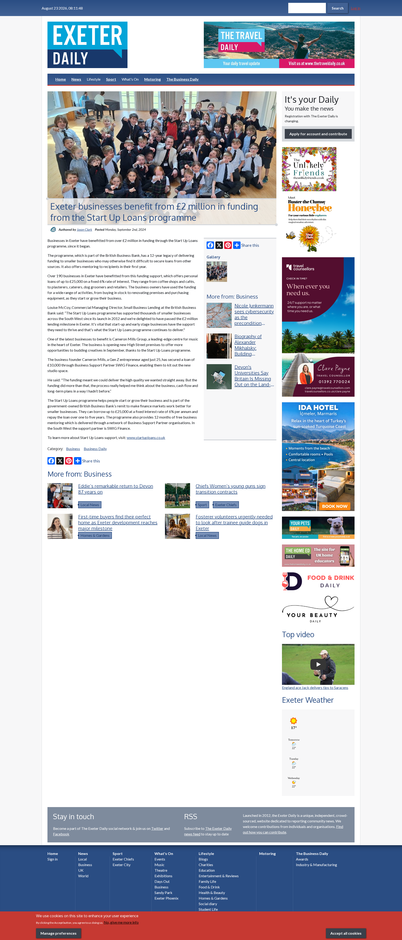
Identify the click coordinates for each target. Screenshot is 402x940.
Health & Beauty (212, 892)
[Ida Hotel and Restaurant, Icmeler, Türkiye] (318, 456)
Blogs (203, 859)
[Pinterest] (228, 245)
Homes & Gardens (95, 535)
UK (81, 870)
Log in (355, 8)
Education (207, 870)
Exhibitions (163, 876)
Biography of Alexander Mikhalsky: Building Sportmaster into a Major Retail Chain (252, 353)
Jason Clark (84, 229)
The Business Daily (182, 79)
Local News (89, 504)
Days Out (162, 881)
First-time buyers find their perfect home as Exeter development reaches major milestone (117, 522)
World (83, 876)
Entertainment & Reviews (219, 876)
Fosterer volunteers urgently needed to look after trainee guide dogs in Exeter (234, 522)
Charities (206, 864)
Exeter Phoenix (166, 898)
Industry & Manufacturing (316, 864)
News (76, 79)
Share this (250, 245)
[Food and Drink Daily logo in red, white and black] (318, 581)
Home (60, 79)
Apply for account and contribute (318, 134)
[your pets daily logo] (318, 528)
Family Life (207, 881)
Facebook (61, 834)
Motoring (152, 79)
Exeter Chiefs (226, 504)
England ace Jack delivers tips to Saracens (315, 687)
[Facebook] (210, 245)
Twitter (157, 828)
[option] (279, 45)
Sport (111, 79)
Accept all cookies (346, 933)
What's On (130, 79)
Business (73, 448)
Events (159, 859)
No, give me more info (121, 922)
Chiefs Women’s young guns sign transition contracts (230, 489)
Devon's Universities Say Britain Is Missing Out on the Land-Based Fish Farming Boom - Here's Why (252, 384)
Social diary (208, 903)
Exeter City (122, 864)
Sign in (52, 859)
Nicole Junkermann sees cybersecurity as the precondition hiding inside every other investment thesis (254, 323)
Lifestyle (93, 79)
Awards (302, 859)
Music (159, 864)
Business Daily (95, 448)
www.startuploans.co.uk (146, 437)
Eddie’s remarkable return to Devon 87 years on (115, 489)
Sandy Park (163, 892)
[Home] (122, 45)
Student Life (208, 909)
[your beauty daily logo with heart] (318, 610)
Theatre (160, 870)
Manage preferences (58, 933)
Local (82, 859)
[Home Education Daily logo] (318, 555)
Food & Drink (209, 887)
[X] (219, 245)
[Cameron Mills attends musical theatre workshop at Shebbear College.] (217, 271)
